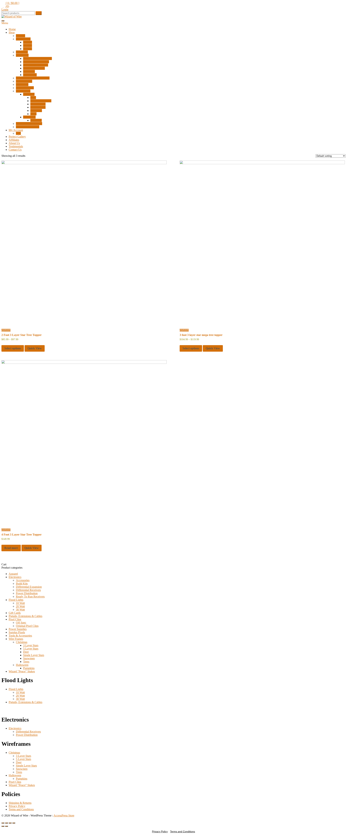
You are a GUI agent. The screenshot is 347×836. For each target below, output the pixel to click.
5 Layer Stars (38, 107)
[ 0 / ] (12, 3)
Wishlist (5, 330)
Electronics (22, 55)
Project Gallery (17, 136)
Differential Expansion (36, 61)
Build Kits (29, 71)
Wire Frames (23, 91)
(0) (7, 6)
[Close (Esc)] (13, 823)
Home (12, 29)
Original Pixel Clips (27, 625)
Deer (33, 97)
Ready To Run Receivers (37, 58)
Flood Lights (23, 38)
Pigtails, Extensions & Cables (33, 78)
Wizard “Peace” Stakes (29, 123)
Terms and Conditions (21, 809)
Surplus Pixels (24, 81)
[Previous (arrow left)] (2, 826)
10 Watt (27, 42)
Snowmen (36, 110)
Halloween (29, 117)
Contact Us (15, 149)
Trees (33, 113)
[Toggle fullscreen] (6, 823)
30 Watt (27, 48)
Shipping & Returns (20, 802)
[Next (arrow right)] (6, 826)
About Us (14, 143)
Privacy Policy (17, 806)
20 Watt (27, 45)
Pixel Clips (22, 84)
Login (4, 9)
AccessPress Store (63, 815)
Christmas (29, 94)
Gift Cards (22, 52)
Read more (11, 547)
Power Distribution (34, 68)
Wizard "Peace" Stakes (22, 671)
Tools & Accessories (27, 126)
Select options (12, 348)
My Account (16, 130)
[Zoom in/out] (2, 823)
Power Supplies (25, 87)
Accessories (30, 74)
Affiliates (14, 139)
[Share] (10, 823)
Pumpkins (36, 120)
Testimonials (16, 146)
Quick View (34, 348)
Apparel (20, 35)
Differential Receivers (35, 65)
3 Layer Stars (38, 104)
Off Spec (21, 622)
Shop (12, 32)
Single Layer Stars (40, 100)
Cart (18, 133)
